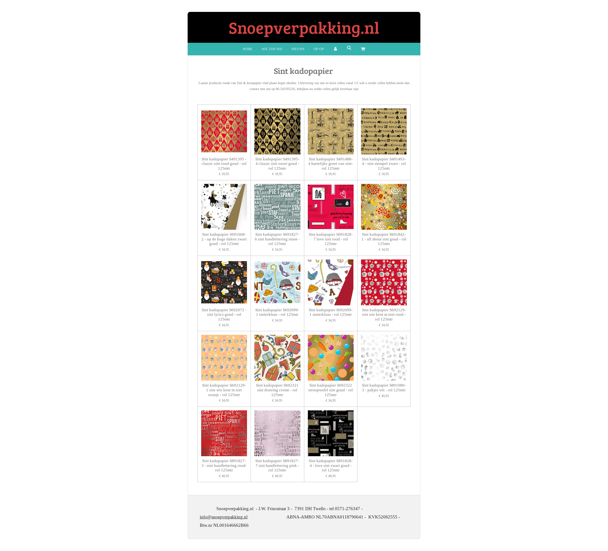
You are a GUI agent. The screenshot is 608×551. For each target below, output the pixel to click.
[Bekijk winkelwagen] (363, 49)
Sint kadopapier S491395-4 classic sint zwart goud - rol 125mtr (277, 164)
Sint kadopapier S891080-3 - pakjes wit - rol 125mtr (384, 387)
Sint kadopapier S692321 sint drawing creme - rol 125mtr (277, 390)
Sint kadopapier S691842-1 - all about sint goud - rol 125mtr (383, 239)
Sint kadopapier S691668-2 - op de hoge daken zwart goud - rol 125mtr (224, 239)
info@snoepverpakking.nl (223, 516)
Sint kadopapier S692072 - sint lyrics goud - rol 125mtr (224, 314)
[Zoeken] (349, 48)
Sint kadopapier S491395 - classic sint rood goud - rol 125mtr (224, 164)
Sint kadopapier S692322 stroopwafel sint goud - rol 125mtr (330, 390)
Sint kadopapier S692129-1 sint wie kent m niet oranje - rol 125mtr (224, 390)
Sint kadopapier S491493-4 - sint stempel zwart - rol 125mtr (384, 164)
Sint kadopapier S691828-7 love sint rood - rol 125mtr (331, 239)
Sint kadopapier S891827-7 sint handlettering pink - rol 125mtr (277, 465)
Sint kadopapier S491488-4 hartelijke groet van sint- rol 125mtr (330, 164)
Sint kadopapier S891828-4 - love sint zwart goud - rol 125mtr (331, 465)
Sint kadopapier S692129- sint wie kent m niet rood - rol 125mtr (384, 314)
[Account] (335, 49)
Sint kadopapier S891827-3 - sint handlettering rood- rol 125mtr (224, 465)
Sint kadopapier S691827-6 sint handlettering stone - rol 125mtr (277, 239)
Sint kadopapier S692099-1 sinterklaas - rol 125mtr (277, 312)
